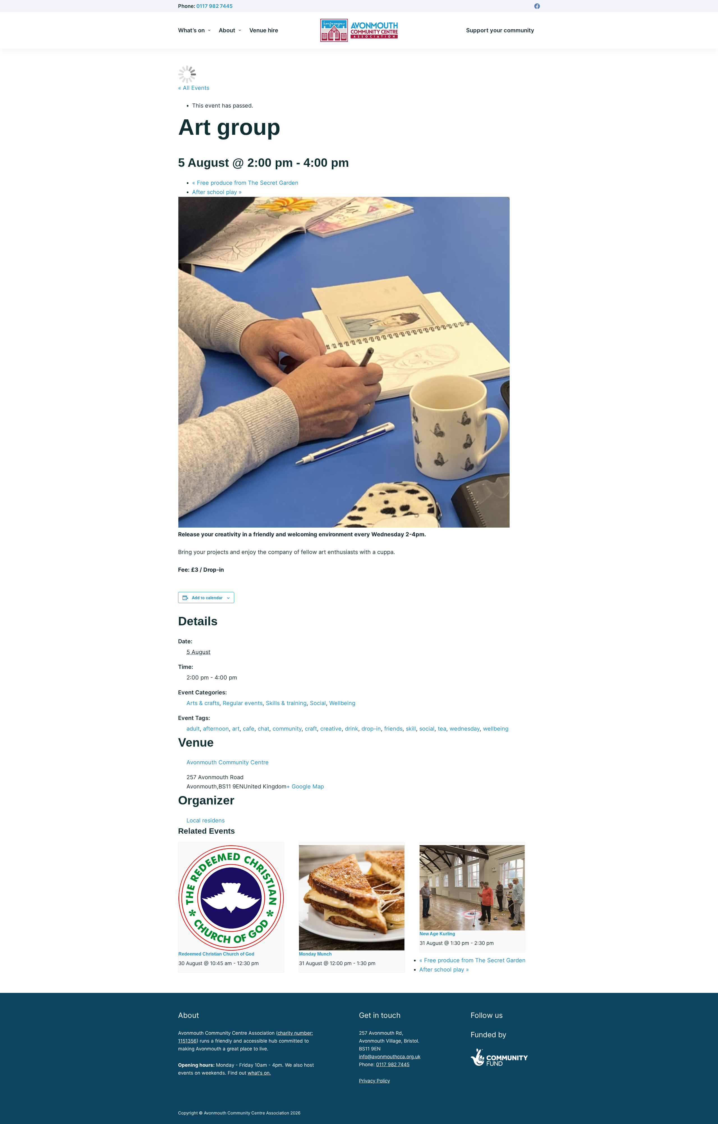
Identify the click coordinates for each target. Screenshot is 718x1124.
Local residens (206, 820)
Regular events (243, 703)
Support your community (500, 30)
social (426, 728)
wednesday (465, 728)
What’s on (191, 30)
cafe (248, 728)
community (287, 728)
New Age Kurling (437, 933)
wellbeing (495, 728)
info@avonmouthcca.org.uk (389, 1056)
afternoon (216, 728)
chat (263, 728)
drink (351, 728)
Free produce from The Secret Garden (245, 182)
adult (193, 728)
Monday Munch (315, 954)
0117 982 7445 (214, 6)
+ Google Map (305, 786)
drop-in (371, 728)
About (227, 30)
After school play (217, 192)
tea (442, 728)
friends (393, 728)
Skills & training (286, 703)
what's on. (259, 1073)
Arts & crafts (203, 703)
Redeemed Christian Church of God (216, 954)
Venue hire (263, 30)
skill (411, 728)
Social (318, 703)
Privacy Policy (374, 1081)
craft (311, 728)
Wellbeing (342, 703)
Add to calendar (207, 597)
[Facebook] (537, 6)
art (236, 728)
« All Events (193, 88)
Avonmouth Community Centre (228, 762)
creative (331, 728)
